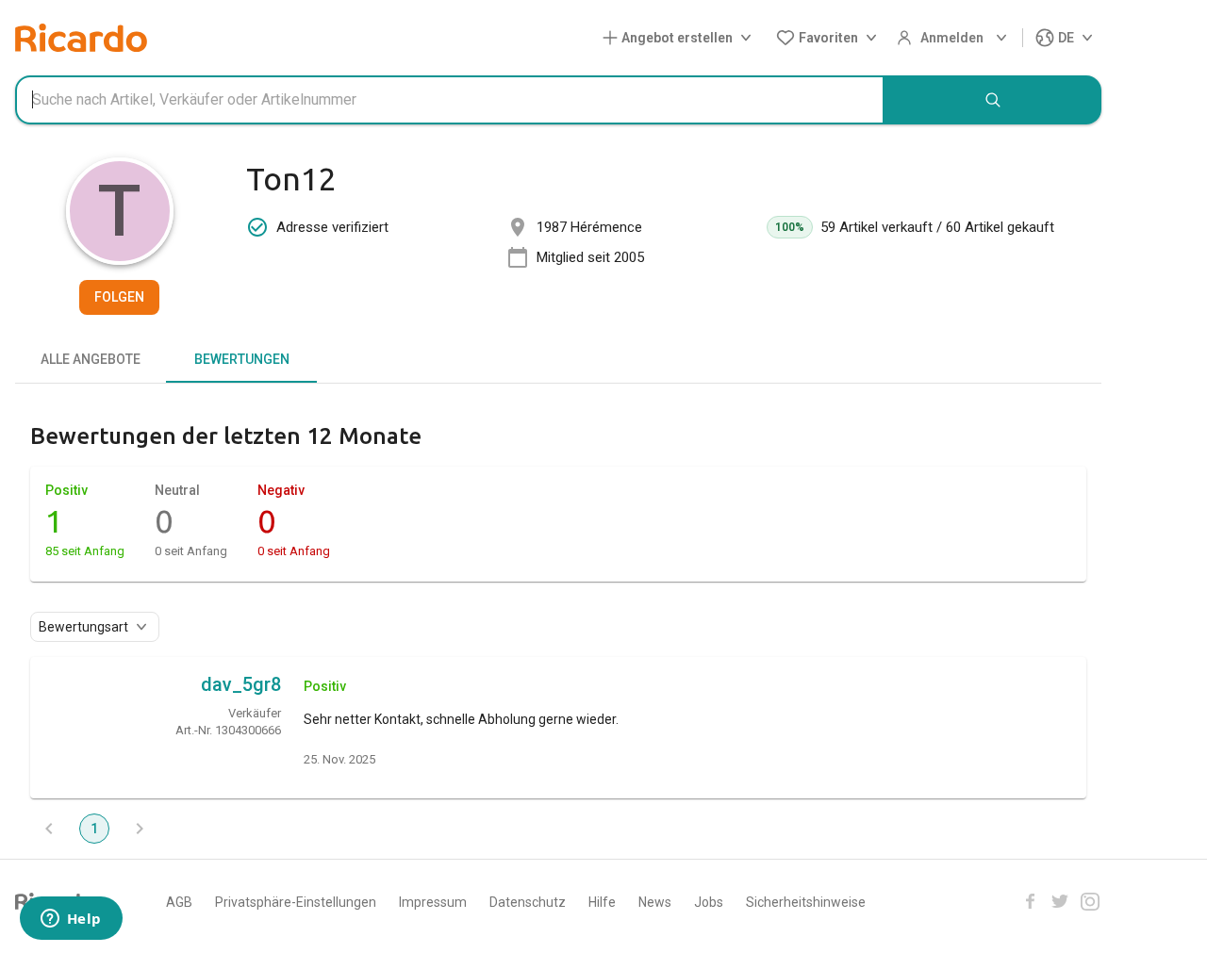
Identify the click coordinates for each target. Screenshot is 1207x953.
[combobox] (450, 99)
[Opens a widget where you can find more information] (71, 920)
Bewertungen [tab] (241, 359)
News (654, 902)
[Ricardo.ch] (81, 38)
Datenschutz (527, 902)
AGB (179, 902)
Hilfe (602, 902)
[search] (993, 99)
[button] (681, 38)
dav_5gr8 (241, 684)
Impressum (433, 902)
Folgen (119, 296)
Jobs (708, 902)
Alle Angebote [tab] (91, 359)
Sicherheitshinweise (806, 902)
